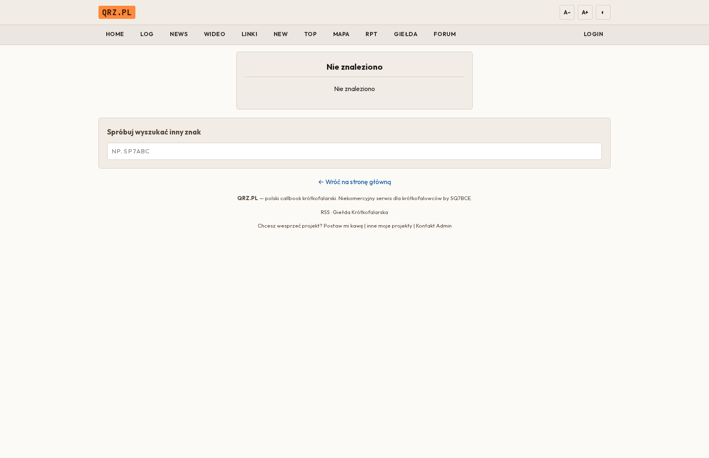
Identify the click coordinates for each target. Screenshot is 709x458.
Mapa (341, 34)
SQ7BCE (461, 198)
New (281, 34)
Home (115, 34)
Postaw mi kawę (343, 225)
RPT (372, 34)
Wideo (215, 34)
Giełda (405, 34)
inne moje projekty (389, 225)
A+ (585, 12)
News (179, 34)
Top (310, 34)
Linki (250, 34)
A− (567, 12)
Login (594, 34)
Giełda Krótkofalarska (360, 212)
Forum (445, 34)
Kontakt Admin (434, 225)
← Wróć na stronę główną (354, 182)
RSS (325, 212)
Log (147, 34)
